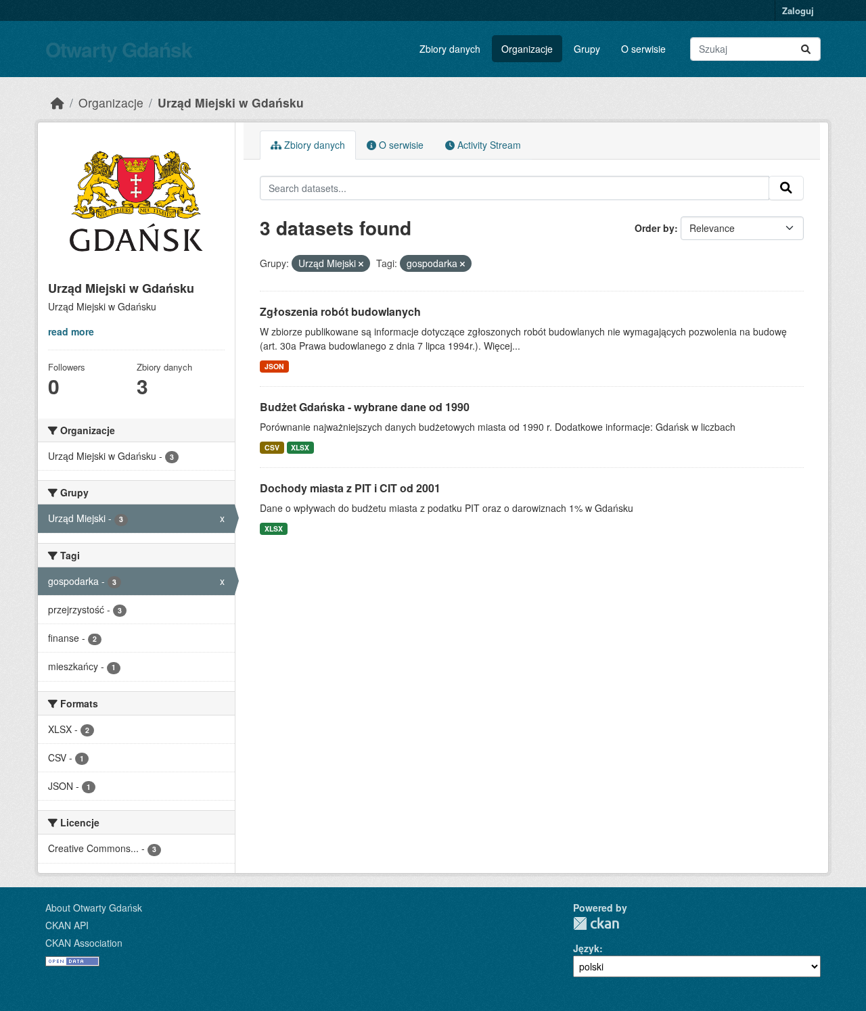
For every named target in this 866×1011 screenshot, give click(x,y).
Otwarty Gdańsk (118, 49)
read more (71, 331)
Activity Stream (488, 144)
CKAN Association (83, 942)
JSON (274, 366)
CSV (272, 447)
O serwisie (643, 48)
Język (586, 948)
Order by (655, 228)
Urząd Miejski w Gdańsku (231, 102)
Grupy (587, 48)
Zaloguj (798, 10)
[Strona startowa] (57, 102)
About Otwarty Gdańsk (93, 907)
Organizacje (527, 48)
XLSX (300, 447)
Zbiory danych (449, 48)
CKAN (596, 923)
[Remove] (361, 263)
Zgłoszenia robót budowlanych (340, 311)
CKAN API (67, 925)
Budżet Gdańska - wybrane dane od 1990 (365, 407)
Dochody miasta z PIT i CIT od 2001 (350, 488)
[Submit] (805, 49)
